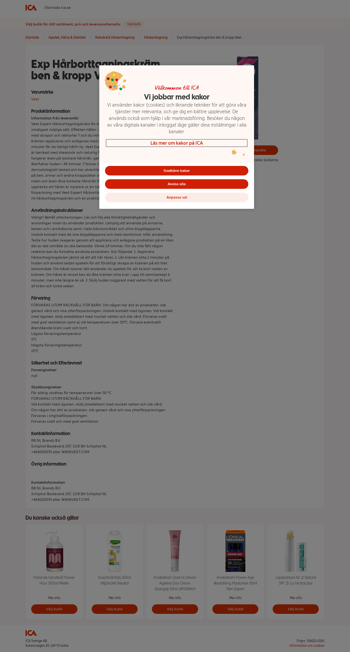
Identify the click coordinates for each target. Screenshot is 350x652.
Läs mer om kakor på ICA (176, 143)
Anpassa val (176, 197)
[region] (176, 137)
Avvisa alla (177, 184)
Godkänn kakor (177, 170)
